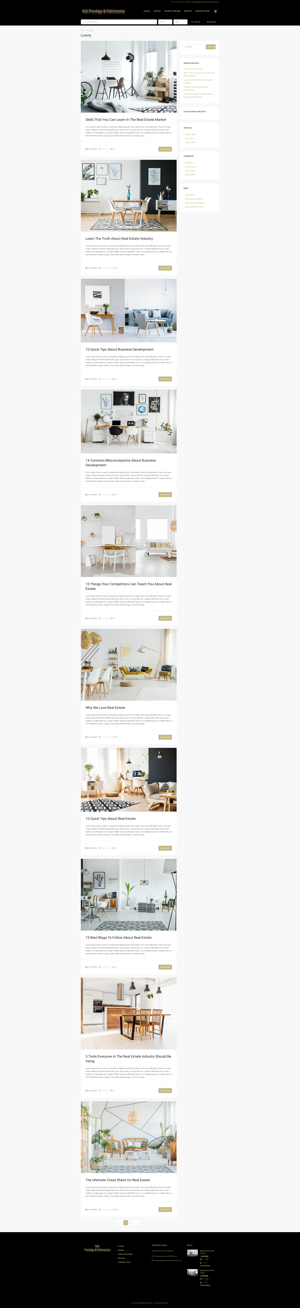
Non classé (190, 171)
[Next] (137, 1222)
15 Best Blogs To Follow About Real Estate (119, 937)
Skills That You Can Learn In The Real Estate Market (126, 120)
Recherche (211, 22)
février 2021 (190, 134)
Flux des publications (194, 199)
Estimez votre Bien (172, 11)
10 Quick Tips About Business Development (120, 349)
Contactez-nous (202, 11)
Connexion (189, 195)
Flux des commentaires (195, 203)
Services (188, 11)
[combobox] (165, 21)
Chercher (212, 47)
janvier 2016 (190, 142)
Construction (106, 268)
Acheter (157, 11)
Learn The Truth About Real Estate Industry (119, 238)
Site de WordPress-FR (194, 207)
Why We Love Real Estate (105, 708)
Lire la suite (165, 149)
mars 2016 (189, 138)
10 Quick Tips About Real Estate (111, 819)
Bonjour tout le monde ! (193, 69)
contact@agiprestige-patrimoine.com (168, 1260)
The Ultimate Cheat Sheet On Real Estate (118, 1180)
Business (105, 149)
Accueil (147, 11)
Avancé (196, 22)
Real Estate (105, 379)
